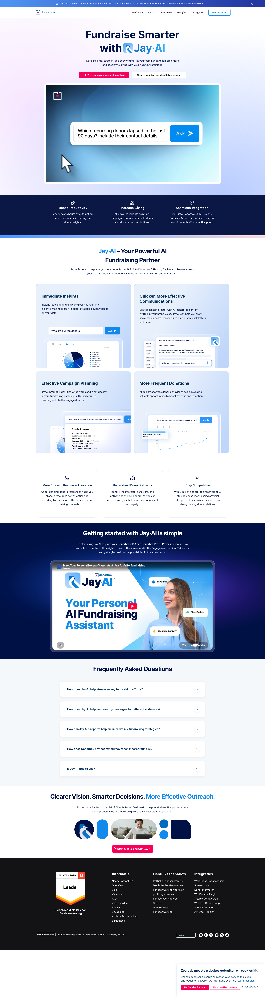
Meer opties (249, 986)
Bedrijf (180, 12)
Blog (114, 889)
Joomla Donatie (203, 907)
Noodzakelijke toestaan (225, 987)
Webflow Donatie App (207, 903)
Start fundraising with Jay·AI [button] (134, 848)
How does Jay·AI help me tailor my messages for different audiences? (113, 709)
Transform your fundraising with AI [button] (106, 75)
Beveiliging (118, 911)
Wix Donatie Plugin (205, 894)
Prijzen (151, 12)
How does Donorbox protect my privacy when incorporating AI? (109, 749)
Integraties (203, 874)
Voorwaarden (120, 903)
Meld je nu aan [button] (219, 12)
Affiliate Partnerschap (124, 916)
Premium (182, 269)
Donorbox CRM (147, 269)
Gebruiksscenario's (169, 874)
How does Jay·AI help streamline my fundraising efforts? (105, 689)
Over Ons (117, 885)
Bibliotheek (118, 920)
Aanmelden (198, 3)
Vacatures (118, 894)
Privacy (116, 907)
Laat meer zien (246, 980)
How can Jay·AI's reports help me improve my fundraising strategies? (113, 729)
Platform (136, 12)
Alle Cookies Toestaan (195, 987)
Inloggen (197, 12)
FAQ (114, 898)
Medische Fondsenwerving (168, 885)
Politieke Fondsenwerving (168, 881)
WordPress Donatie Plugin (209, 881)
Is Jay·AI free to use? (81, 768)
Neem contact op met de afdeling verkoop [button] (159, 75)
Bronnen (165, 12)
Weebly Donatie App (206, 898)
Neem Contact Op (122, 881)
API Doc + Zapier (204, 911)
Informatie (121, 874)
